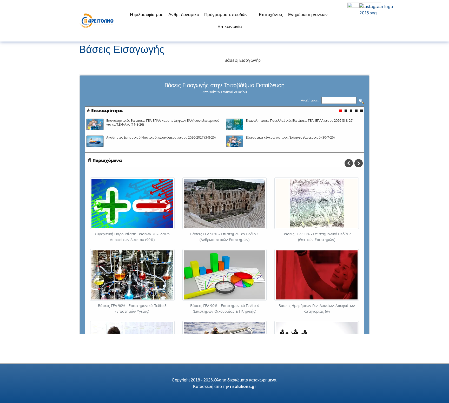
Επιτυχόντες (271, 14)
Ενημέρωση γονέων (308, 14)
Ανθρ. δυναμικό (183, 14)
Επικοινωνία (229, 26)
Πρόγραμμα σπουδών (226, 14)
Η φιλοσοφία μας (146, 14)
